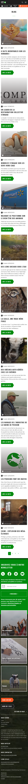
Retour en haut (19, 711)
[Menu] (25, 2)
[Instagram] (16, 574)
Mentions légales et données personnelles (11, 776)
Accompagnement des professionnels (10, 762)
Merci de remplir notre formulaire (9, 755)
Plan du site (4, 774)
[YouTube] (22, 574)
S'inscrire (13, 594)
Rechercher (4, 773)
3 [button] (15, 553)
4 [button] (18, 553)
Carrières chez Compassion (7, 764)
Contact (3, 778)
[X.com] (3, 574)
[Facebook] (9, 574)
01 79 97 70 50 (4, 746)
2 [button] (12, 553)
